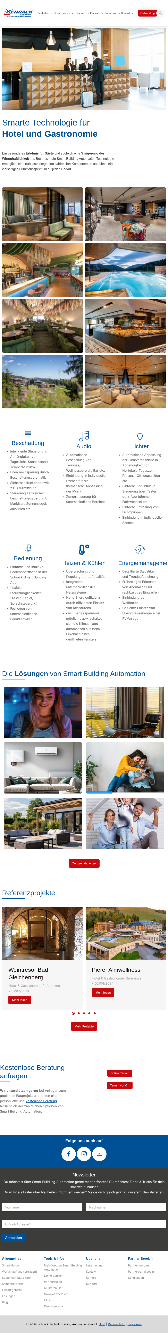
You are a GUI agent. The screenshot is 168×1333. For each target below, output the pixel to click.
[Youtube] (99, 1154)
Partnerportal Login (141, 1271)
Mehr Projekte (84, 1026)
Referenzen (51, 986)
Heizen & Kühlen (84, 563)
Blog (5, 1302)
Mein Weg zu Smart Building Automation (63, 1267)
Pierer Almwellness (116, 970)
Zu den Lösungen (84, 863)
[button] (73, 1013)
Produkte (95, 13)
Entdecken (43, 13)
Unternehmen (95, 1265)
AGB (102, 1324)
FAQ (47, 1300)
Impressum (135, 1324)
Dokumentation (54, 1306)
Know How (111, 13)
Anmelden (13, 1238)
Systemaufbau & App (16, 1277)
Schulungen (136, 1277)
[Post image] (42, 933)
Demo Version (53, 1275)
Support (91, 1283)
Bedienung (28, 558)
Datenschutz (116, 1324)
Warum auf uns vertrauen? (19, 1271)
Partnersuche (53, 1281)
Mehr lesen (19, 1000)
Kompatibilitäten (13, 1283)
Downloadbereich (55, 1294)
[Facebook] (68, 1154)
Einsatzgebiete (62, 13)
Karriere (91, 1277)
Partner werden (138, 1265)
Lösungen (80, 13)
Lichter (140, 446)
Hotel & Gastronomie (24, 986)
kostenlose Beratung (41, 1101)
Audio (83, 446)
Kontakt (125, 13)
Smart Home (10, 1265)
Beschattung (28, 443)
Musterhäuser (53, 1288)
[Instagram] (84, 1154)
